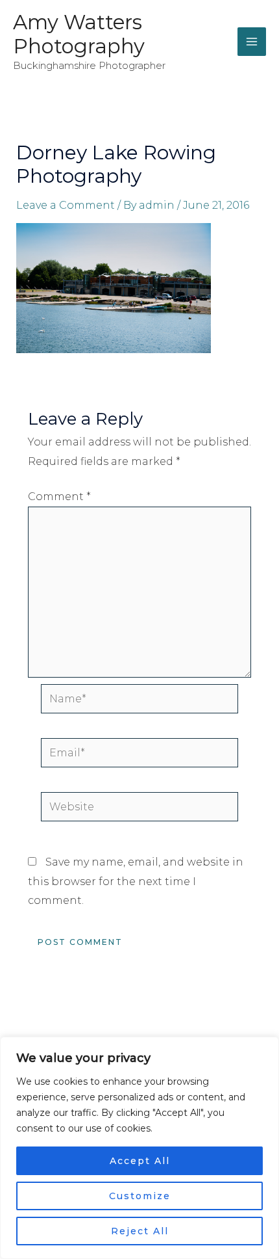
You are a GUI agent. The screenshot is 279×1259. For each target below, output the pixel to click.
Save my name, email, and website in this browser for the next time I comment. (135, 881)
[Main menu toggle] (251, 41)
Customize (140, 1196)
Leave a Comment (65, 205)
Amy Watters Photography (79, 34)
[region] (139, 1148)
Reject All (140, 1231)
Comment (59, 496)
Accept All (140, 1161)
